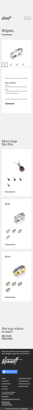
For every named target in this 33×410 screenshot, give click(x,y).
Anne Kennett (7, 34)
